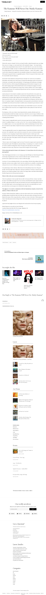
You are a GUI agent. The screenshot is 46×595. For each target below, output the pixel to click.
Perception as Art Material (24, 375)
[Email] (6, 16)
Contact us (8, 593)
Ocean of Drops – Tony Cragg (18, 457)
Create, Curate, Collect (27, 490)
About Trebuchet (15, 571)
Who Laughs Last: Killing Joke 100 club (17, 279)
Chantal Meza (15, 435)
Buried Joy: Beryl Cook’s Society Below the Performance (22, 553)
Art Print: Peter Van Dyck (23, 411)
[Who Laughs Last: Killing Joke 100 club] (17, 273)
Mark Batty (15, 426)
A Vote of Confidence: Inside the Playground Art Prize (21, 557)
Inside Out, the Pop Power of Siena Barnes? (28, 287)
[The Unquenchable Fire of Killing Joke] (39, 273)
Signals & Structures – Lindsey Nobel (20, 468)
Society (14, 581)
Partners (14, 578)
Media (27, 593)
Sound (30, 6)
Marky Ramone (5, 242)
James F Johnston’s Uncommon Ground (19, 550)
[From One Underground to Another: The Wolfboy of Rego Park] (6, 273)
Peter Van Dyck (15, 439)
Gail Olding (15, 437)
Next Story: (27, 258)
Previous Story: (17, 252)
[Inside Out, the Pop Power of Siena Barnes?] (28, 276)
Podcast (14, 579)
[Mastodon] (4, 16)
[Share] (9, 16)
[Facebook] (2, 16)
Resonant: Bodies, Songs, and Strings (20, 474)
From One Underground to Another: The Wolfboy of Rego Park (5, 281)
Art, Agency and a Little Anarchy (18, 560)
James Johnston (15, 430)
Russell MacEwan (16, 434)
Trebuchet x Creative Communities (34, 593)
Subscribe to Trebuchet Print (15, 593)
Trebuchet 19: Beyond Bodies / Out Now (22, 359)
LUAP (14, 432)
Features (14, 575)
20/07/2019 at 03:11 (6, 303)
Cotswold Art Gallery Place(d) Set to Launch (20, 548)
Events (14, 574)
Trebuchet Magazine (18, 6)
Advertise (4, 593)
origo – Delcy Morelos (17, 463)
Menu (43, 1)
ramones (14, 242)
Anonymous (5, 301)
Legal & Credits (23, 593)
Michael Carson (15, 428)
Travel (14, 584)
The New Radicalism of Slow (17, 554)
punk (10, 242)
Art (13, 572)
